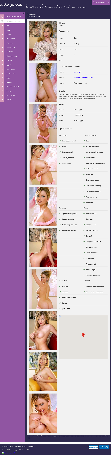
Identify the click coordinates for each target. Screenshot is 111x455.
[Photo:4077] (43, 247)
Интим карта (81, 7)
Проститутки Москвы (33, 5)
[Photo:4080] (43, 371)
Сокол (91, 77)
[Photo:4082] (43, 413)
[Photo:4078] (43, 289)
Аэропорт (77, 72)
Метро (73, 7)
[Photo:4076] (43, 206)
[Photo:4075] (43, 165)
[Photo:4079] (43, 330)
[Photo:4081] (43, 41)
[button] (83, 335)
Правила (5, 446)
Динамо (85, 77)
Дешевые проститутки (64, 5)
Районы (66, 7)
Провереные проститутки (53, 7)
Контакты (31, 446)
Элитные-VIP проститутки (34, 7)
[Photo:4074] (43, 123)
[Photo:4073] (43, 82)
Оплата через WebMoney (18, 446)
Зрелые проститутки (49, 5)
